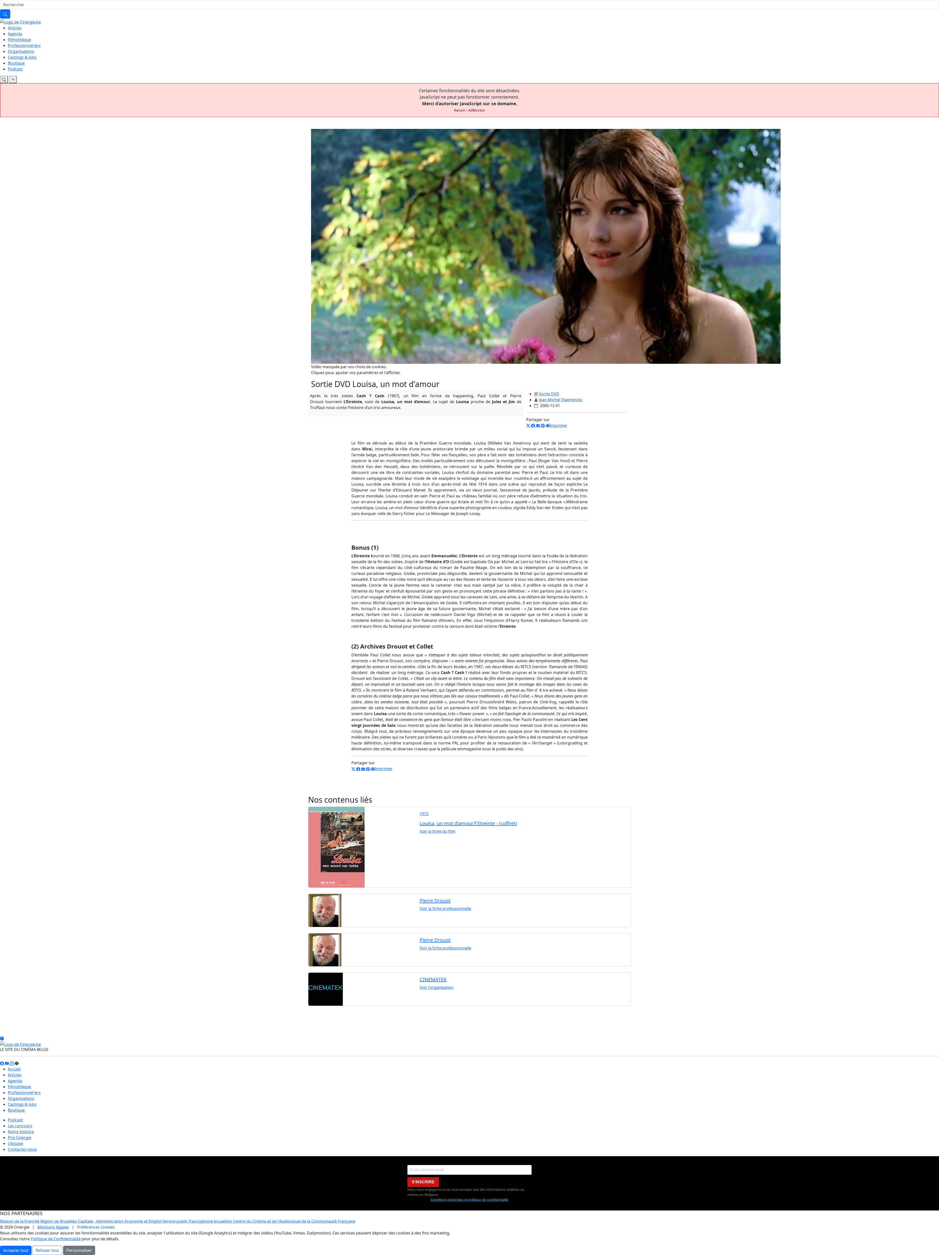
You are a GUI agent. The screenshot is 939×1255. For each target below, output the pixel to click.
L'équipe (15, 1143)
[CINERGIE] (20, 21)
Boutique (16, 63)
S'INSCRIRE (423, 1182)
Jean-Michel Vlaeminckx (560, 399)
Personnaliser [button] (79, 1250)
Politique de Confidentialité (56, 1239)
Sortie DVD (549, 394)
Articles (15, 28)
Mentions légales (53, 1227)
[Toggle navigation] (4, 79)
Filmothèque (19, 39)
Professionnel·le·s (24, 45)
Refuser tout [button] (47, 1250)
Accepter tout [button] (15, 1250)
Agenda (15, 33)
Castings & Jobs (22, 57)
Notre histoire (21, 1131)
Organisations (21, 51)
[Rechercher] (5, 14)
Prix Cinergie (19, 1137)
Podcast (15, 69)
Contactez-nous (22, 1149)
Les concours (20, 1126)
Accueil (14, 1069)
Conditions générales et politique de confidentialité (469, 1200)
